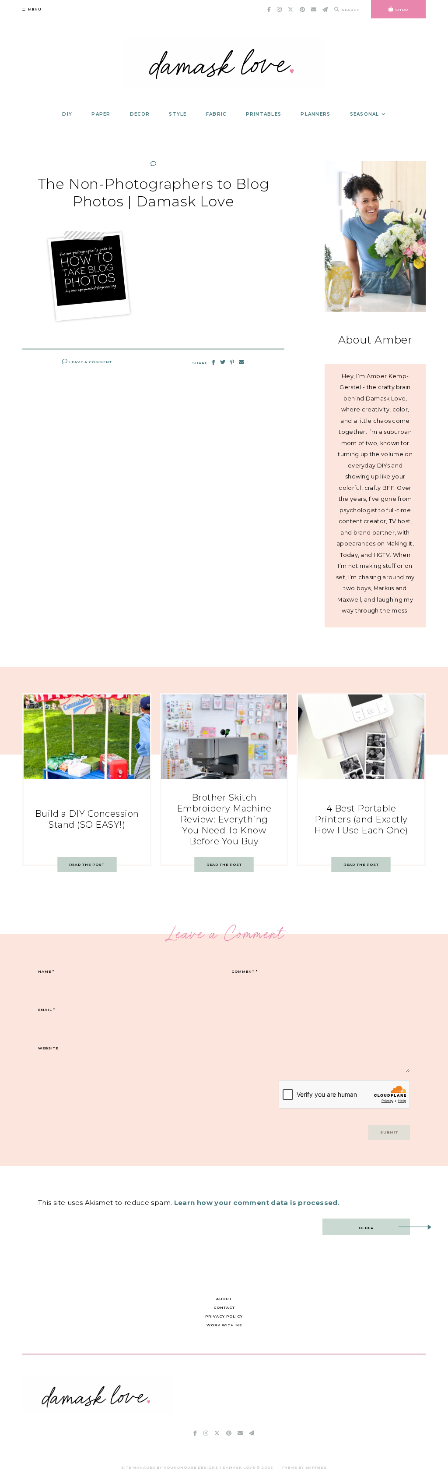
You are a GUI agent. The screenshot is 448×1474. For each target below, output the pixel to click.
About (224, 1299)
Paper (100, 114)
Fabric (216, 114)
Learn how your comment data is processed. (257, 1202)
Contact (224, 1307)
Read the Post (87, 864)
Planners (315, 114)
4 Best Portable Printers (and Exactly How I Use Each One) (361, 819)
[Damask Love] (97, 1411)
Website (48, 1048)
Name (46, 971)
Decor (140, 114)
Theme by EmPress (304, 1467)
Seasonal (364, 114)
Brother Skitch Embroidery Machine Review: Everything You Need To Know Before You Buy (224, 819)
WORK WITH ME (224, 1325)
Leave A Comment (90, 362)
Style (177, 114)
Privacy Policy (224, 1316)
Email (46, 1009)
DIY (67, 114)
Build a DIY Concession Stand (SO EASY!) (87, 819)
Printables (264, 114)
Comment (244, 971)
